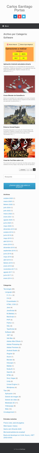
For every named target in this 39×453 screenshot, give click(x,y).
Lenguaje (8, 292)
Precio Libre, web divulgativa (14, 423)
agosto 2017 (8, 272)
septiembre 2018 (9, 250)
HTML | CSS (11, 304)
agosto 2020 (8, 220)
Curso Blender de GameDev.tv (14, 95)
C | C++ (9, 295)
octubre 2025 (8, 198)
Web (6, 409)
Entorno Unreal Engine (12, 127)
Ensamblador (11, 301)
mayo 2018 (7, 257)
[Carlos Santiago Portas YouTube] (19, 16)
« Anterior (22, 169)
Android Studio (12, 350)
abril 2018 (7, 260)
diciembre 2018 (9, 247)
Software (8, 332)
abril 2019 (7, 241)
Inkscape (10, 363)
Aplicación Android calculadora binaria (17, 64)
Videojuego (9, 406)
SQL (8, 326)
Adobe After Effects (13, 341)
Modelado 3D (10, 403)
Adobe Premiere (12, 347)
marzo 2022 (8, 213)
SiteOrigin (22, 449)
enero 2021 (8, 217)
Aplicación (9, 393)
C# (8, 298)
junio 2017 (7, 275)
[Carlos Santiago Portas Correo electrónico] (24, 16)
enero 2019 (8, 244)
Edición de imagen (11, 396)
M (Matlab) (10, 313)
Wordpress (10, 387)
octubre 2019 (8, 232)
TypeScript (10, 329)
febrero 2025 (8, 204)
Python (9, 323)
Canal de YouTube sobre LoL (14, 160)
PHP (8, 320)
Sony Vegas (11, 378)
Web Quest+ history (10, 426)
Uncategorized (9, 412)
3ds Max (10, 338)
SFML (9, 375)
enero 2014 (8, 278)
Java (8, 307)
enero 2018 (8, 266)
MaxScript (10, 316)
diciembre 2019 (9, 229)
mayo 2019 (7, 238)
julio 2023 (7, 210)
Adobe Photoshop (13, 344)
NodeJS (9, 369)
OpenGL (10, 372)
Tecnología (7, 289)
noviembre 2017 (9, 269)
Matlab (9, 366)
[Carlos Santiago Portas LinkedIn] (15, 16)
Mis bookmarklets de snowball (14, 432)
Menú (7, 26)
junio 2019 (7, 235)
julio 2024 (7, 207)
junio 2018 (7, 253)
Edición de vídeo (11, 400)
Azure (9, 356)
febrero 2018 (8, 263)
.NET (8, 335)
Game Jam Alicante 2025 (12, 429)
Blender (9, 360)
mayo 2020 (7, 226)
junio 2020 (7, 223)
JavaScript (10, 310)
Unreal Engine (12, 384)
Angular (9, 353)
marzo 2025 (8, 201)
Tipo (5, 390)
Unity (8, 381)
